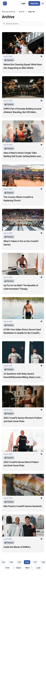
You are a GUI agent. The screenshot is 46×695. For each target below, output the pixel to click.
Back (18, 568)
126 (27, 562)
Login (23, 3)
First (7, 568)
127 (35, 562)
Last (38, 568)
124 (11, 562)
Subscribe (34, 3)
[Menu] (42, 3)
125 (19, 562)
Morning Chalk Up (8, 12)
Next (27, 568)
